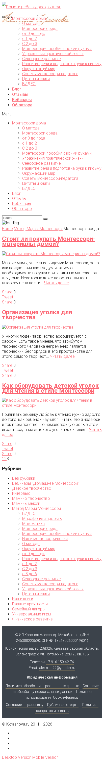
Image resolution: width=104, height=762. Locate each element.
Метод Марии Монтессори (36, 508)
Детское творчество (31, 488)
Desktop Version (16, 757)
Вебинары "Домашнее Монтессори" (45, 483)
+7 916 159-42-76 (60, 662)
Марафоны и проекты (42, 518)
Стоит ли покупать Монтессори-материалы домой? (48, 241)
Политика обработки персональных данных (42, 686)
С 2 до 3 (29, 43)
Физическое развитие (32, 619)
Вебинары (22, 99)
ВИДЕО (29, 83)
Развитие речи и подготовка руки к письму (61, 63)
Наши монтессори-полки (45, 538)
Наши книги (22, 599)
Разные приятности (30, 604)
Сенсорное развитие (41, 58)
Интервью (21, 493)
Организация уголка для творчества (37, 315)
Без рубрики (23, 478)
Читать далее (56, 283)
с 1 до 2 (29, 38)
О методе (31, 23)
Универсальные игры (31, 614)
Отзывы (20, 94)
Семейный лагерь (28, 609)
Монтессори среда (40, 28)
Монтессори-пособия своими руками (57, 48)
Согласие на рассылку (24, 705)
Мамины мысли (26, 503)
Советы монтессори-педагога (50, 73)
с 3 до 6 (29, 573)
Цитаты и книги (36, 78)
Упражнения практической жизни (53, 53)
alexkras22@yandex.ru (57, 668)
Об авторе (22, 104)
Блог (16, 89)
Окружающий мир (38, 68)
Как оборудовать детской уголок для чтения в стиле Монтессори (50, 388)
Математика (33, 523)
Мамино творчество (31, 498)
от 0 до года (33, 33)
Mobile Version (45, 757)
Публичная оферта (63, 705)
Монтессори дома (29, 18)
